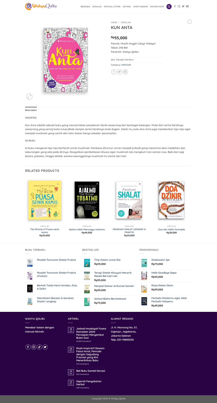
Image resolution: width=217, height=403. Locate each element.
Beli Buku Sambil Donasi (90, 370)
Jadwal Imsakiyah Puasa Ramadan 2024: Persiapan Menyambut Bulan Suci (91, 333)
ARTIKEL (127, 6)
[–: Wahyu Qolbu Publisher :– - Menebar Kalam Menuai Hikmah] (41, 7)
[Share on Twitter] (119, 71)
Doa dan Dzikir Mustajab (171, 229)
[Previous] (25, 209)
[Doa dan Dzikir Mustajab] (171, 200)
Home (114, 22)
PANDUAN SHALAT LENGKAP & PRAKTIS (129, 231)
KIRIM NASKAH (140, 6)
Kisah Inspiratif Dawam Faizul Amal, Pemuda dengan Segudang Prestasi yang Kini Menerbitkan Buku (90, 354)
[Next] (191, 209)
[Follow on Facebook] (175, 6)
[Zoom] (29, 97)
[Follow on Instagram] (179, 6)
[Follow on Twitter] (183, 6)
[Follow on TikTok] (39, 347)
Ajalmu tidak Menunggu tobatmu (87, 229)
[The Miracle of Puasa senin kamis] (44, 200)
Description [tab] (31, 110)
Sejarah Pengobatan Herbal (89, 383)
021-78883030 (125, 339)
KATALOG (97, 6)
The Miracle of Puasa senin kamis (44, 231)
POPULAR (126, 22)
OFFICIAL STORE (112, 6)
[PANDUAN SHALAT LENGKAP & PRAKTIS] (129, 200)
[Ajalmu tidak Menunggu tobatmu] (87, 200)
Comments (83, 341)
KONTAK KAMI (157, 6)
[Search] (169, 6)
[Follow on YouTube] (187, 6)
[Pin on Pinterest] (125, 71)
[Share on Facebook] (113, 71)
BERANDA (85, 6)
